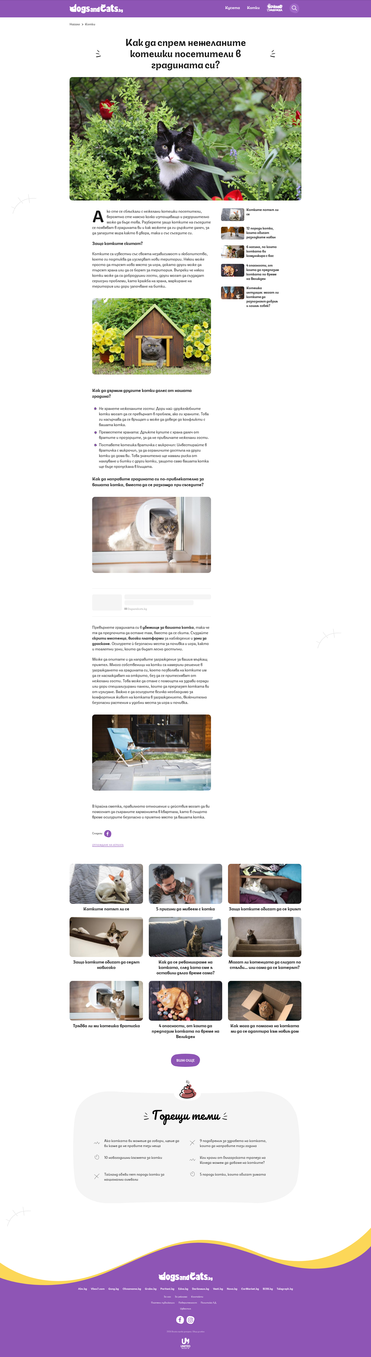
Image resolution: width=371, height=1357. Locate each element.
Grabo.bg (151, 1288)
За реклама (181, 1296)
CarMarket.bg (250, 1288)
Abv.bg (82, 1288)
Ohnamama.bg (132, 1288)
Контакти (197, 1296)
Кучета (232, 7)
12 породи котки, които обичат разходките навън (261, 232)
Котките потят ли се (262, 211)
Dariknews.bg (200, 1288)
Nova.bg (232, 1288)
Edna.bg (183, 1288)
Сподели (97, 833)
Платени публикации (163, 1302)
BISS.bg (268, 1288)
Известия (185, 1308)
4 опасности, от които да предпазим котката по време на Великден (262, 272)
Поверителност (188, 1302)
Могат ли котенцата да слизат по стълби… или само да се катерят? (265, 964)
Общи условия (198, 1331)
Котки (253, 7)
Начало (75, 24)
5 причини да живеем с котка (185, 908)
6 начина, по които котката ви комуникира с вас (261, 251)
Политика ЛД (208, 1302)
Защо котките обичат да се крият (265, 908)
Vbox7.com (98, 1288)
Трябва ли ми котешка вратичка (106, 1025)
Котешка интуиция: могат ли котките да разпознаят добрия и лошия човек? (262, 296)
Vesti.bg (218, 1288)
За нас (167, 1296)
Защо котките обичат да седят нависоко (106, 964)
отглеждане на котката (108, 844)
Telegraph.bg (285, 1288)
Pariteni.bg (167, 1288)
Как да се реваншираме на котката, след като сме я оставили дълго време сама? (186, 966)
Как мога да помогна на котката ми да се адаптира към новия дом (264, 1028)
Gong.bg (113, 1288)
